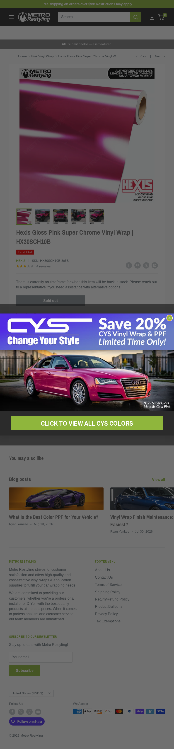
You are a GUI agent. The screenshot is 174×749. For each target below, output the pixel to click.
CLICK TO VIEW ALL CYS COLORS (87, 422)
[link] (87, 362)
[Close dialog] (169, 318)
